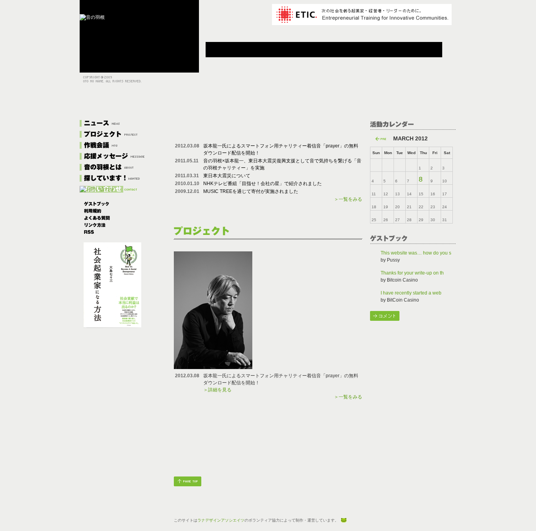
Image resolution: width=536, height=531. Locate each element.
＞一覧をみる (348, 199)
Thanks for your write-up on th (412, 273)
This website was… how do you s (416, 253)
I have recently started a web (411, 293)
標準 (113, 7)
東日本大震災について (226, 175)
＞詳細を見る (217, 390)
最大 (141, 7)
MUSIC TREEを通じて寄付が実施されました (250, 191)
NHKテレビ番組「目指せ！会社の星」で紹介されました (262, 183)
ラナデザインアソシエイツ (220, 520)
